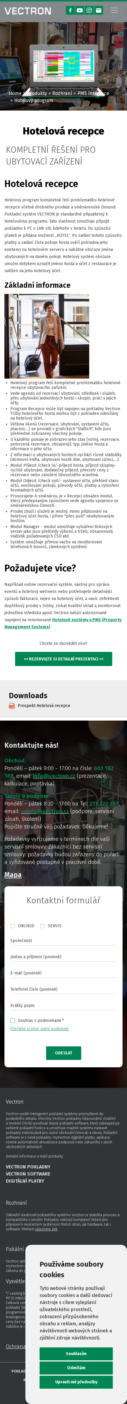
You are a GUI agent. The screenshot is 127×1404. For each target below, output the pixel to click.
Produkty (37, 93)
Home (15, 93)
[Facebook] (70, 10)
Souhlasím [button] (76, 1353)
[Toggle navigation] (114, 10)
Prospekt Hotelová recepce (44, 705)
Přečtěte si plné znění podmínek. (39, 1028)
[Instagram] (89, 10)
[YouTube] (79, 10)
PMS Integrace (93, 93)
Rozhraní (62, 93)
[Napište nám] (98, 10)
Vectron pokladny (28, 1167)
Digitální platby (25, 1181)
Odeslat (63, 1053)
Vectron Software (28, 1174)
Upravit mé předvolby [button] (76, 1382)
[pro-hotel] (27, 10)
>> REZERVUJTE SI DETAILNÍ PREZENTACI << (63, 659)
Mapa (13, 875)
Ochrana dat (20, 1346)
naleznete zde (46, 1229)
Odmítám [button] (76, 1367)
